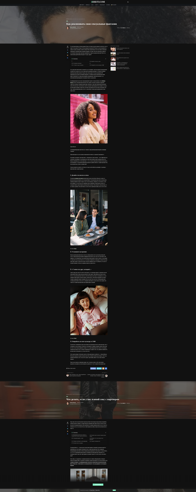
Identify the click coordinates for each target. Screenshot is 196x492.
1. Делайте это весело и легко (95, 61)
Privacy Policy (92, 490)
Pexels (75, 248)
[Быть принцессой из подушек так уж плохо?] (113, 59)
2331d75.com (98, 2)
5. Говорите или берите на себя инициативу (80, 441)
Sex (67, 396)
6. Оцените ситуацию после (95, 441)
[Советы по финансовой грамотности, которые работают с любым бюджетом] (113, 69)
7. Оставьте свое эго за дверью (78, 443)
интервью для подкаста (79, 178)
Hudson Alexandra (73, 27)
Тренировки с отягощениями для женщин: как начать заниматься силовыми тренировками (121, 63)
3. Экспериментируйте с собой (78, 438)
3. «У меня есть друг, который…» (78, 65)
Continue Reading (98, 484)
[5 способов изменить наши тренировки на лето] (113, 54)
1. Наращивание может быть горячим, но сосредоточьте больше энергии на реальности (79, 435)
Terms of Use (98, 490)
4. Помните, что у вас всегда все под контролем (96, 439)
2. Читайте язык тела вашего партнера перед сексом (98, 436)
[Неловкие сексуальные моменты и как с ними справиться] (113, 49)
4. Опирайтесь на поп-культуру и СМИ (97, 65)
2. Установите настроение (77, 63)
